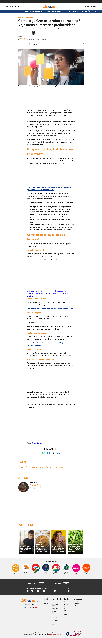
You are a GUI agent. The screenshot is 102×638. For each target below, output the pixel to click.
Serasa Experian (37, 443)
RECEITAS (75, 11)
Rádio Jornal (77, 605)
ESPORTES (68, 11)
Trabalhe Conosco (54, 623)
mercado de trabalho (36, 467)
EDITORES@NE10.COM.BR (55, 634)
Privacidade (55, 608)
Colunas (46, 605)
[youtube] (95, 11)
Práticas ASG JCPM (55, 605)
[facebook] (83, 11)
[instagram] (86, 11)
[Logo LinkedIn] (37, 44)
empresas (23, 467)
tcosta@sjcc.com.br (36, 488)
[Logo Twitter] (34, 44)
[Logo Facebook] (30, 44)
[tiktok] (92, 11)
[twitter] (89, 11)
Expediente (54, 617)
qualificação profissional (55, 467)
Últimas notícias (46, 602)
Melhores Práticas (54, 611)
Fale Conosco (55, 620)
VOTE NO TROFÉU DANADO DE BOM (33, 11)
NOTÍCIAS (47, 11)
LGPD (53, 615)
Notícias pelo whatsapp (66, 603)
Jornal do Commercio (77, 602)
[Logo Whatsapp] (27, 44)
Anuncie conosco (66, 615)
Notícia (80, 44)
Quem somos (55, 602)
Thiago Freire (22, 38)
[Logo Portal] (51, 6)
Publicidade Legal (67, 611)
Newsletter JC (67, 607)
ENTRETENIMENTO (57, 11)
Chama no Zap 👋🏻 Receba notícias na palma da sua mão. (48, 293)
